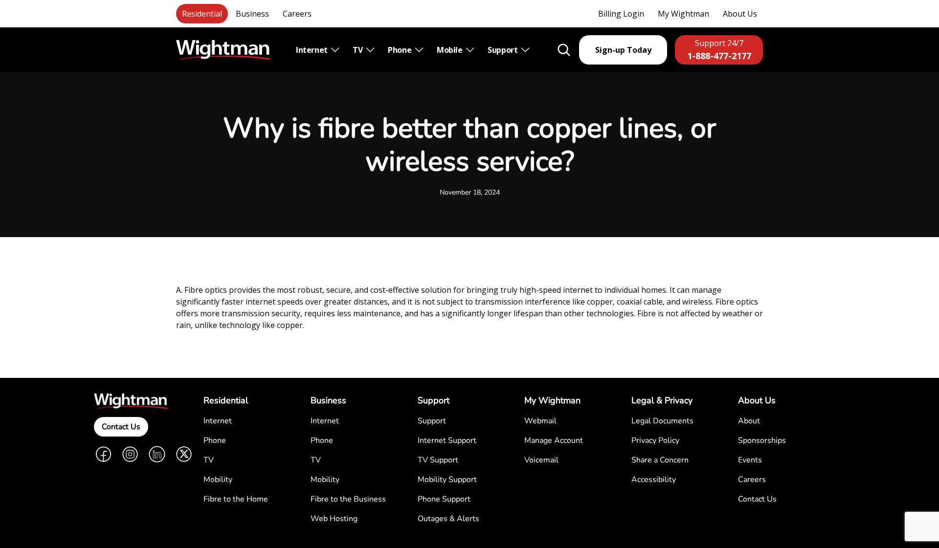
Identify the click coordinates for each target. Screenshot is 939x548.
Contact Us (121, 426)
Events (750, 460)
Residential (202, 13)
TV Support (438, 460)
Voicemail (541, 460)
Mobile (450, 49)
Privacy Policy (655, 440)
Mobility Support (447, 479)
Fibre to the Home (235, 499)
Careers (297, 13)
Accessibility (653, 479)
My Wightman (683, 13)
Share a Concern (660, 460)
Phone (400, 49)
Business (252, 13)
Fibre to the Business (348, 499)
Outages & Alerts (448, 518)
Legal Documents (662, 421)
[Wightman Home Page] (223, 50)
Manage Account (553, 440)
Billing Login (621, 13)
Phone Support (444, 499)
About (749, 421)
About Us (740, 13)
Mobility (217, 479)
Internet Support (447, 440)
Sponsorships (762, 440)
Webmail (540, 421)
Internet (312, 49)
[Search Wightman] (564, 50)
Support (503, 49)
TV (358, 49)
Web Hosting (334, 518)
